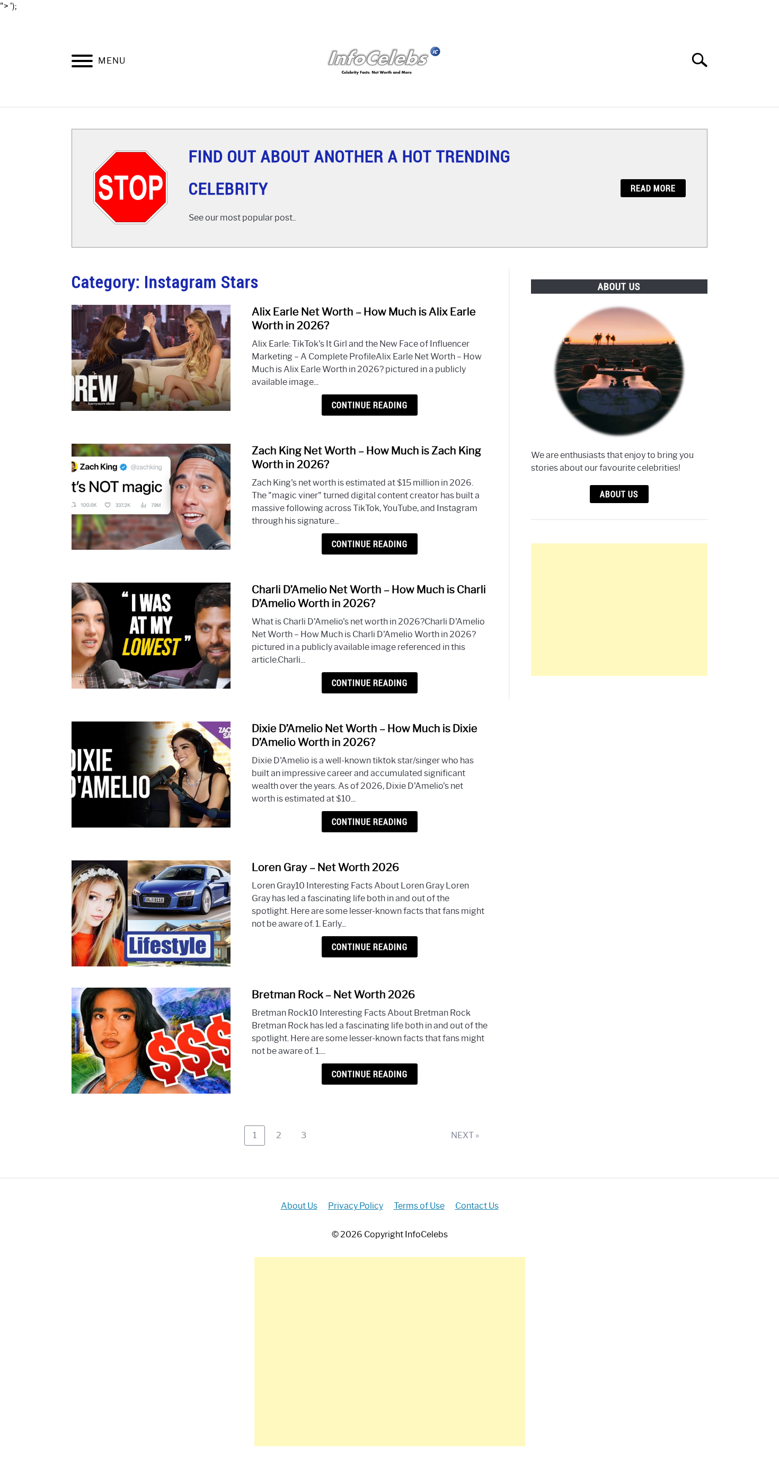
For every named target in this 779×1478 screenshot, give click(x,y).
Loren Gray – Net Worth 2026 (325, 867)
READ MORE (653, 188)
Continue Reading (370, 405)
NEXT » (465, 1135)
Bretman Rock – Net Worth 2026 (333, 994)
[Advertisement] (619, 609)
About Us (619, 494)
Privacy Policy (355, 1206)
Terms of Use (419, 1206)
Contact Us (477, 1206)
